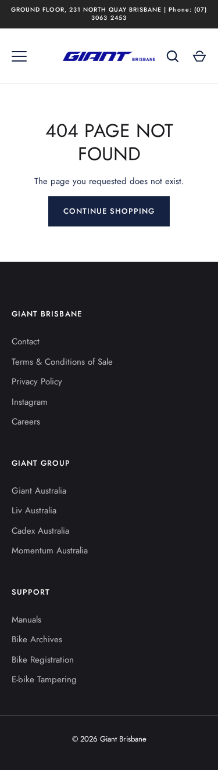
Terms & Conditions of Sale (62, 361)
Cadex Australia (40, 530)
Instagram (30, 401)
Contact (26, 341)
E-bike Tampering (44, 679)
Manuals (26, 619)
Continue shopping (109, 211)
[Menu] (19, 56)
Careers (26, 421)
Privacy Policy (37, 381)
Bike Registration (43, 659)
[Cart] (199, 56)
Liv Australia (34, 510)
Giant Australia (39, 490)
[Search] (172, 56)
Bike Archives (37, 639)
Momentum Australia (50, 550)
